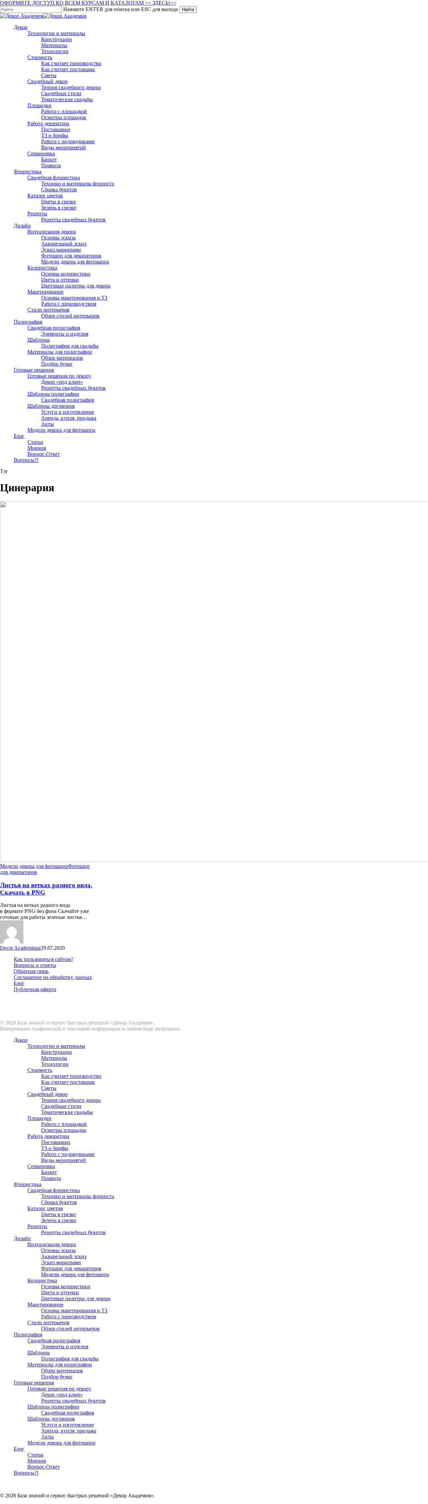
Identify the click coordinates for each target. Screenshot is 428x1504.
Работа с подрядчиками (68, 1154)
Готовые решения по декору (59, 1388)
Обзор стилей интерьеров (70, 1328)
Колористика (42, 1280)
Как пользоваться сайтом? (43, 959)
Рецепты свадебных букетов (73, 1232)
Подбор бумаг (57, 1376)
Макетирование (45, 1304)
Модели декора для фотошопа (34, 866)
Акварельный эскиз (63, 1256)
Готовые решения (34, 1382)
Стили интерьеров (48, 1322)
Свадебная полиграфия (53, 1340)
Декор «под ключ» (62, 1394)
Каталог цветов (45, 1208)
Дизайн (22, 1238)
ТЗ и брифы (54, 1148)
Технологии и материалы (56, 1046)
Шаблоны (38, 1352)
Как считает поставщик (68, 1082)
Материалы (54, 1058)
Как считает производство (71, 1076)
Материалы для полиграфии (59, 1364)
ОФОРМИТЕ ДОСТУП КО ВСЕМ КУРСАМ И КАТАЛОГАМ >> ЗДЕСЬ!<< (88, 3)
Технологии (55, 1064)
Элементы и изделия (64, 1346)
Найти (188, 9)
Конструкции (56, 1052)
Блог (19, 983)
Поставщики (55, 1142)
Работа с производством (68, 1316)
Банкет (49, 1172)
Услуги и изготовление (67, 1425)
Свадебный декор (47, 1094)
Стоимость (39, 1070)
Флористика (27, 1184)
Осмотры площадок (63, 1130)
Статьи (35, 1455)
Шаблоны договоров (51, 1419)
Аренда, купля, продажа (68, 1431)
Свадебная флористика (53, 1190)
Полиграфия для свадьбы (70, 1358)
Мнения (36, 1461)
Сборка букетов (59, 1202)
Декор (20, 1040)
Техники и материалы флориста (77, 1196)
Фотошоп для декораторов (71, 1268)
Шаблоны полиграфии (53, 1406)
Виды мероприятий (63, 1160)
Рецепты (37, 1226)
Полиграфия (28, 1334)
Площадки (39, 1118)
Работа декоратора (48, 1136)
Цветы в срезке (58, 1214)
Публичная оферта (35, 989)
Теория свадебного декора (71, 1100)
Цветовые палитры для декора (75, 1298)
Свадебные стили (61, 1106)
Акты (47, 1437)
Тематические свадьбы (67, 1112)
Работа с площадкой (64, 1124)
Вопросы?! (26, 1473)
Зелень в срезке (58, 1220)
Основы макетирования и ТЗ (74, 1310)
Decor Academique (20, 948)
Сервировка (41, 1166)
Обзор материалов (62, 1370)
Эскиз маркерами (61, 1262)
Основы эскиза (58, 1250)
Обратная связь (31, 971)
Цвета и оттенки (60, 1292)
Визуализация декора (51, 1244)
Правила (51, 1178)
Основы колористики (65, 1286)
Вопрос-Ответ (43, 1467)
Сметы (49, 1088)
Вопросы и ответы (35, 965)
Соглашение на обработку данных (53, 977)
